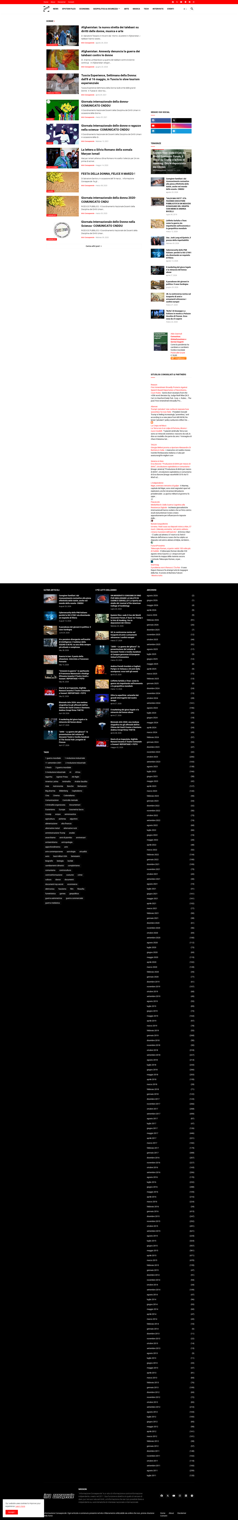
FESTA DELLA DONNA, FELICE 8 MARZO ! (108, 173)
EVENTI (170, 9)
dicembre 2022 (170, 806)
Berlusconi (82, 786)
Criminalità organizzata (55, 805)
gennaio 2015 (170, 1270)
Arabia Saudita (81, 781)
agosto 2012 (170, 1412)
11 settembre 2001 (53, 763)
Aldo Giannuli (176, 334)
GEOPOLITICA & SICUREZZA (105, 9)
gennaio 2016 (170, 1211)
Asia (47, 786)
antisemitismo (51, 842)
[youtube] (181, 2)
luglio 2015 (170, 1241)
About (53, 2)
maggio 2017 (170, 1133)
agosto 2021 (170, 884)
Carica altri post (93, 246)
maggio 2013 (170, 1368)
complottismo (74, 865)
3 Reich (48, 767)
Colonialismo (69, 795)
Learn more (20, 1506)
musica (136, 9)
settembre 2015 (170, 1231)
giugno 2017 (170, 1128)
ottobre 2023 (170, 757)
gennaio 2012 (170, 1446)
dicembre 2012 (170, 1392)
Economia (84, 9)
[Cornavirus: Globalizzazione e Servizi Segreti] (161, 334)
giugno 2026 (170, 600)
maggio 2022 (170, 840)
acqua (58, 814)
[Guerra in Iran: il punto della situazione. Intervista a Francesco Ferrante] (50, 659)
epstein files (69, 9)
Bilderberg (63, 791)
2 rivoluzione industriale (75, 763)
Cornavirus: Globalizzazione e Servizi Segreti (178, 339)
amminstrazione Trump (55, 833)
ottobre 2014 (170, 1285)
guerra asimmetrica (53, 898)
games (62, 893)
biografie (49, 861)
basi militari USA (60, 856)
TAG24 (154, 445)
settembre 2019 (170, 996)
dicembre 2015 (170, 1216)
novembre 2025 (170, 634)
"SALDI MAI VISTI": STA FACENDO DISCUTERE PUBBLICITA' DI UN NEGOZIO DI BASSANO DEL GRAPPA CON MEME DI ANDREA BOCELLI (178, 204)
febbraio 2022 (170, 854)
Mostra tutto (157, 575)
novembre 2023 (170, 752)
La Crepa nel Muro (158, 426)
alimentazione (51, 823)
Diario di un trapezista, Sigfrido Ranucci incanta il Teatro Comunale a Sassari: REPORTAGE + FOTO (74, 690)
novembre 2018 (170, 1045)
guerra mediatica (52, 903)
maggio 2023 (170, 781)
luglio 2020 (170, 947)
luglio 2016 (170, 1182)
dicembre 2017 (170, 1099)
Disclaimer (62, 2)
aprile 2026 (170, 610)
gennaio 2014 (170, 1329)
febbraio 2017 (170, 1148)
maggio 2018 (170, 1074)
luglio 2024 (170, 713)
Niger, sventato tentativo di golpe (165, 486)
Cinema (56, 795)
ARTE (126, 9)
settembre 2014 (170, 1290)
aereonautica (70, 814)
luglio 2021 (170, 889)
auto (47, 856)
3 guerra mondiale (63, 767)
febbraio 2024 (170, 737)
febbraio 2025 (170, 679)
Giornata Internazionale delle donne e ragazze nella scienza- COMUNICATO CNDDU (111, 127)
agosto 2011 (170, 1470)
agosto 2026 (170, 595)
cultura (48, 879)
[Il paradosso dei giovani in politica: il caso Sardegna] (157, 284)
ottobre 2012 (170, 1402)
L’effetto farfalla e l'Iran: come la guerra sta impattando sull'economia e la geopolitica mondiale (178, 224)
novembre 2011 (170, 1456)
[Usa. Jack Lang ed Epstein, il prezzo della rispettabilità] (157, 240)
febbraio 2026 (170, 620)
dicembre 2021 (170, 864)
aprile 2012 (170, 1431)
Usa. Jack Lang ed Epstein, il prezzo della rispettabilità (178, 239)
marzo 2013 (170, 1378)
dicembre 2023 (170, 747)
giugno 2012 (170, 1422)
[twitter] (177, 2)
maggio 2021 (170, 898)
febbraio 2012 (170, 1441)
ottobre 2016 (170, 1167)
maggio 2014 (170, 1309)
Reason (154, 385)
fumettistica (50, 893)
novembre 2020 (170, 928)
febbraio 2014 (170, 1324)
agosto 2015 (170, 1236)
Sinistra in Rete (157, 461)
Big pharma (50, 791)
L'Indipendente (157, 483)
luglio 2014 (170, 1299)
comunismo (50, 870)
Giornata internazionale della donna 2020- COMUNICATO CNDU (108, 199)
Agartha (48, 777)
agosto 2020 (170, 943)
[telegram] (185, 2)
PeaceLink (155, 502)
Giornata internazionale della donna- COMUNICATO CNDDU (105, 103)
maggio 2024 (170, 722)
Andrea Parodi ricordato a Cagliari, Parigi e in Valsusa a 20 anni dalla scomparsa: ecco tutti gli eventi (126, 669)
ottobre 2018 (170, 1050)
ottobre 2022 (170, 815)
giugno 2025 (170, 659)
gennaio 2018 (170, 1094)
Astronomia (58, 786)
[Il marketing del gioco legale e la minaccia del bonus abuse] (157, 270)
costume (70, 875)
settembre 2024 (170, 703)
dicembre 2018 (170, 1040)
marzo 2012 (170, 1436)
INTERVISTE (158, 9)
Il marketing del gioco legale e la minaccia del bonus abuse (178, 269)
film (71, 889)
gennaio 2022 (170, 859)
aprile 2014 (170, 1314)
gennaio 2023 (170, 801)
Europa (62, 809)
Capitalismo (77, 791)
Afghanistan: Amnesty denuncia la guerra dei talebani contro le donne (110, 53)
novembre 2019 (170, 986)
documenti (69, 879)
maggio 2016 (170, 1192)
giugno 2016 (170, 1187)
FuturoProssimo (158, 546)
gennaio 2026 (170, 625)
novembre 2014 (170, 1280)
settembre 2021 (170, 879)
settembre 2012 (170, 1407)
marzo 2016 (170, 1202)
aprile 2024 (170, 727)
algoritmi (73, 819)
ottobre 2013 (170, 1343)
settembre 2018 (170, 1055)
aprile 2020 (170, 962)
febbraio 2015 (170, 1265)
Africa (77, 772)
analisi (72, 833)
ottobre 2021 (170, 874)
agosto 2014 (170, 1295)
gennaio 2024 (170, 742)
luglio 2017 (170, 1123)
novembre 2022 (170, 811)
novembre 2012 (170, 1397)
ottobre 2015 (170, 1226)
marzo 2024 (170, 732)
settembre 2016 (170, 1172)
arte (66, 847)
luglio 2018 (170, 1065)
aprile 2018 (170, 1079)
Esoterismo (50, 809)
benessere (75, 856)
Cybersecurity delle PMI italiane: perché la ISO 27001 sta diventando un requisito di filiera (178, 254)
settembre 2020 (170, 938)
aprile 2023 (170, 786)
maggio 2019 (170, 1016)
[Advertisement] (171, 61)
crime (80, 875)
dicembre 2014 (170, 1275)
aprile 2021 (170, 903)
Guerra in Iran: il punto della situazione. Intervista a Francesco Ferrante (74, 659)
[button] (185, 9)
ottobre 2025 (170, 639)
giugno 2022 (170, 835)
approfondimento (52, 847)
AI (70, 772)
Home (46, 2)
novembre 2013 (170, 1338)
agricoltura (50, 819)
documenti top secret (54, 884)
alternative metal (52, 828)
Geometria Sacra (76, 809)
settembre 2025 (170, 644)
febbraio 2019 (170, 1030)
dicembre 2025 (170, 630)
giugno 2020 (170, 952)
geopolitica (74, 893)
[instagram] (193, 2)
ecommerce (72, 884)
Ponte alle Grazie (178, 353)
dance (58, 879)
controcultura (65, 870)
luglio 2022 (170, 830)
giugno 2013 (170, 1363)
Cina (47, 795)
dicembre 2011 (170, 1451)
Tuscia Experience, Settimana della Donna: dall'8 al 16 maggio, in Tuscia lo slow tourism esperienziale (110, 79)
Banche (70, 786)
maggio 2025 (170, 664)
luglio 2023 (170, 771)
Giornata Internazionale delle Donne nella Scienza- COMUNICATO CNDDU (108, 223)
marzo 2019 (170, 1026)
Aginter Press (62, 777)
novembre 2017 (170, 1104)
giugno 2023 (170, 776)
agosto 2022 (170, 825)
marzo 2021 (170, 908)
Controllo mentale (70, 800)
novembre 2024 (170, 693)
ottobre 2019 (170, 991)
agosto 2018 (170, 1060)
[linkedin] (189, 2)
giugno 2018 (170, 1070)
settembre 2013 (170, 1348)
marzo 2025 (170, 674)
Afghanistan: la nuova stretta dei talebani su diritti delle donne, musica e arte (110, 29)
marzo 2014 (170, 1319)
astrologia (71, 851)
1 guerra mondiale (53, 758)
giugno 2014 (170, 1304)
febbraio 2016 (170, 1206)
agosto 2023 (170, 766)
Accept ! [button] (11, 1512)
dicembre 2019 (170, 982)
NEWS (55, 9)
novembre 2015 (170, 1221)
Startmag (155, 565)
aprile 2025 (170, 669)
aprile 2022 (170, 845)
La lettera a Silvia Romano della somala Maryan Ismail (106, 151)
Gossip (48, 814)
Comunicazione (52, 800)
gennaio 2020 (170, 977)
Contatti (71, 2)
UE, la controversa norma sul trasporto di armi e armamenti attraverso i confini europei (178, 298)
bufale (70, 861)
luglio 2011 (170, 1475)
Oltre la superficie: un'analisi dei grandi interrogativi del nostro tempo (125, 698)
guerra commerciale (74, 898)
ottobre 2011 (170, 1461)
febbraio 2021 (170, 913)
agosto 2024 (170, 708)
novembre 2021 (170, 869)
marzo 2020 (170, 967)
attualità (83, 851)
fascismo (62, 889)
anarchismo (50, 837)
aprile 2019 (170, 1021)
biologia (60, 861)
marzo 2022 (170, 850)
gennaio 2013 (170, 1387)
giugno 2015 (170, 1246)
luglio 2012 (170, 1417)
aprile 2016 (170, 1197)
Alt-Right (75, 777)
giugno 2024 (170, 718)
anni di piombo (66, 837)
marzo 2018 (170, 1084)
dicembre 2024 (170, 688)
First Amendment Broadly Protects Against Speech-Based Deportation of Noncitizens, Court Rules (169, 390)
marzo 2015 (170, 1260)
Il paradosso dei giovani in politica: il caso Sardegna (177, 282)
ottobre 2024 (170, 698)
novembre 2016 (170, 1163)
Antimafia (66, 781)
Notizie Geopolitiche (159, 524)
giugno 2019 (170, 1011)
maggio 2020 (170, 957)
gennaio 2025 (170, 683)
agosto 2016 (170, 1177)
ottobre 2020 (170, 933)
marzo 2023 (170, 791)
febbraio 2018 (170, 1089)
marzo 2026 (170, 615)
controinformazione (53, 875)
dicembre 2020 (170, 923)
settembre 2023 (170, 762)
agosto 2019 (170, 1001)
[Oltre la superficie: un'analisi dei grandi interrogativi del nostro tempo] (102, 698)
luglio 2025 (170, 654)
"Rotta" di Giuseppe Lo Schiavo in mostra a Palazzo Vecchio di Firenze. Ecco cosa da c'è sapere (178, 315)
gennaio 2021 (170, 918)
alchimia (62, 819)
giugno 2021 (170, 894)
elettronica (49, 889)
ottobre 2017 (170, 1109)
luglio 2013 (170, 1358)
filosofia (80, 889)
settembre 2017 (170, 1114)
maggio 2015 (170, 1250)
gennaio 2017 (170, 1153)
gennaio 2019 (170, 1035)
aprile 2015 (170, 1255)
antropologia (66, 842)
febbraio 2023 (170, 796)
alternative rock (70, 828)
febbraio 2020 (170, 972)
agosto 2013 (170, 1353)
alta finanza (66, 823)
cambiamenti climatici (54, 865)
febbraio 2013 (170, 1382)
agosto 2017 (170, 1118)
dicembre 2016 (170, 1158)
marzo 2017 (170, 1143)
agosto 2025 (170, 649)
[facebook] (173, 2)
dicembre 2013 (170, 1334)
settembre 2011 (170, 1466)
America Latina (51, 781)
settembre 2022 (170, 820)
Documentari (74, 805)
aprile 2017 (170, 1138)
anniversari (81, 837)
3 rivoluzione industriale (55, 772)
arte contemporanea (54, 851)
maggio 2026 (170, 605)
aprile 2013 (170, 1373)
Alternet (154, 406)
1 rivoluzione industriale (75, 758)
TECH (146, 9)
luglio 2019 (170, 1006)
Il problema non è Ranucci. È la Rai (165, 567)
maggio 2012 (170, 1427)
